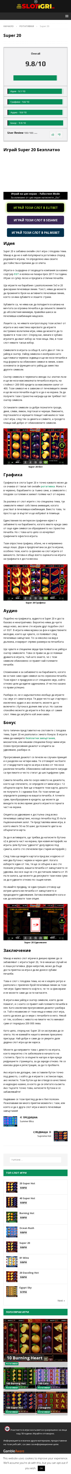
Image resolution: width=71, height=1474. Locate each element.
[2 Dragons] (52, 1403)
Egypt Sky (25, 1287)
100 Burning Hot (16, 1383)
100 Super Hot (14, 1407)
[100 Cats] (52, 1379)
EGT (16, 274)
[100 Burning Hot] (19, 1379)
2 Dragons (44, 1407)
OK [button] (41, 1468)
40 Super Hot (27, 1198)
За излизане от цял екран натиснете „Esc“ (35, 195)
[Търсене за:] (35, 1160)
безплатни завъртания (40, 738)
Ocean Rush (26, 1228)
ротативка (48, 486)
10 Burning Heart (24, 1358)
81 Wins (24, 1257)
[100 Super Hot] (19, 1403)
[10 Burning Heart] (35, 1343)
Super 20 (24, 1243)
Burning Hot (26, 1213)
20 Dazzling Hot (29, 1272)
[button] (66, 16)
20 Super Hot (27, 1183)
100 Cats (43, 1383)
